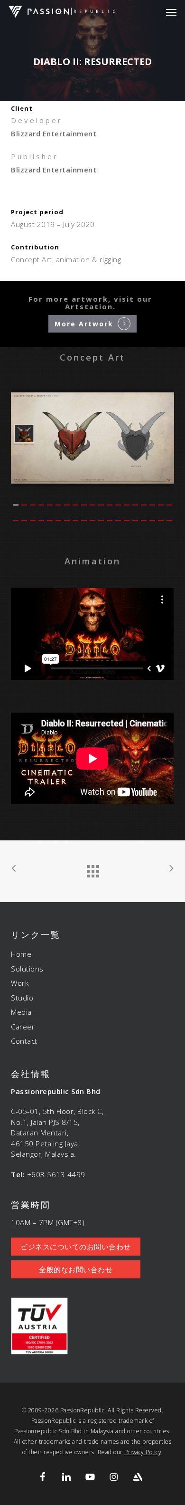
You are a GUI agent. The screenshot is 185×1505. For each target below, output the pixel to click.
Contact (24, 1041)
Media (21, 1012)
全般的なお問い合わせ (75, 1269)
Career (23, 1026)
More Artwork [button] (84, 324)
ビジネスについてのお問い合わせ (75, 1246)
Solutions (27, 968)
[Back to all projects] (92, 868)
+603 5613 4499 (56, 1174)
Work (19, 983)
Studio (22, 997)
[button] (171, 12)
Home (21, 954)
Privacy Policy (142, 1452)
